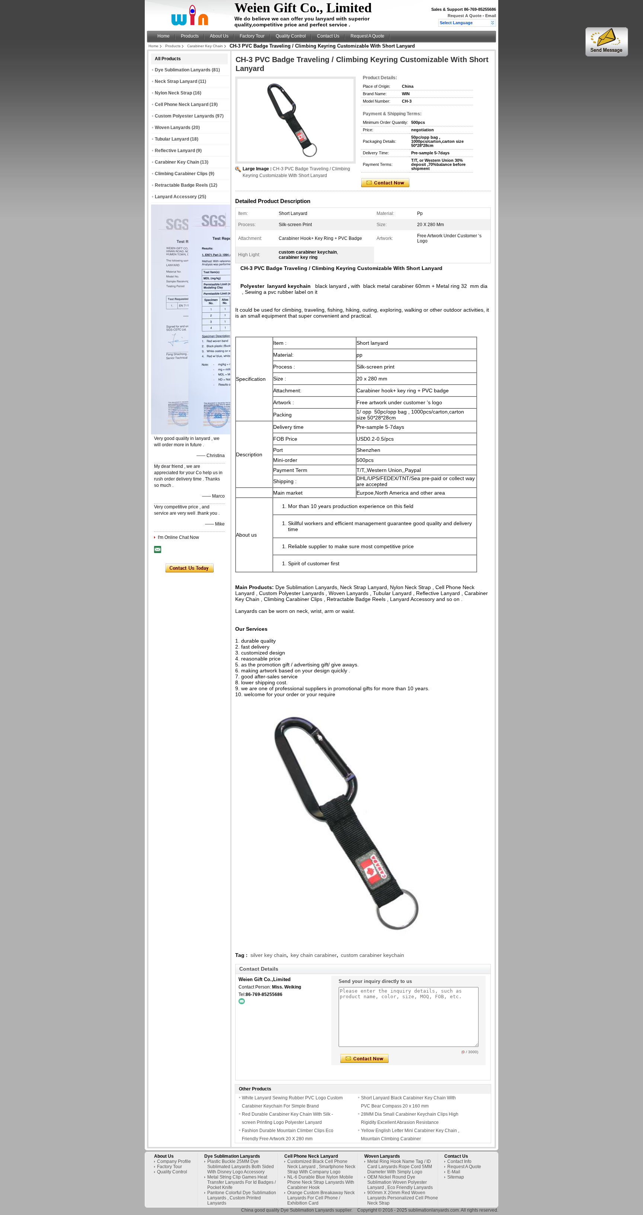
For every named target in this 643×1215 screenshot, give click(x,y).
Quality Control (291, 36)
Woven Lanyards (173, 127)
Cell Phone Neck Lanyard (181, 104)
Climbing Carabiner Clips (181, 173)
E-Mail (453, 1171)
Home (163, 36)
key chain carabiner (314, 955)
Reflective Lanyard (175, 150)
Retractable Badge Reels (181, 185)
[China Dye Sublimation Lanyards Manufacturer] (192, 24)
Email (490, 15)
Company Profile (174, 1161)
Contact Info (459, 1161)
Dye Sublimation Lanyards (183, 70)
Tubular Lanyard (172, 139)
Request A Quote (465, 15)
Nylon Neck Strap (173, 93)
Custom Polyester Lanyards (184, 116)
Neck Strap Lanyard (176, 81)
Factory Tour (252, 36)
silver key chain (268, 955)
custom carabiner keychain (372, 955)
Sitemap (455, 1177)
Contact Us (328, 36)
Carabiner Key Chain (205, 46)
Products (190, 36)
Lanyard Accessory (176, 196)
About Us (219, 36)
